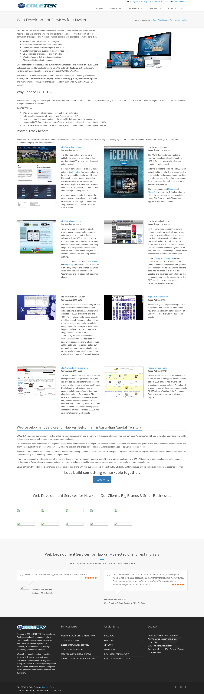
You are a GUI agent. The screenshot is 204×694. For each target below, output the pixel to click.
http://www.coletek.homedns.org (74, 367)
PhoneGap (152, 192)
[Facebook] (185, 687)
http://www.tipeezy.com (71, 221)
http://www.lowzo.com (157, 367)
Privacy (45, 687)
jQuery (157, 258)
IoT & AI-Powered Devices (72, 649)
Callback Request (160, 1)
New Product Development (116, 654)
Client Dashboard (179, 1)
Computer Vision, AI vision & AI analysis (78, 658)
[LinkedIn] (176, 687)
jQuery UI (169, 258)
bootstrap (76, 171)
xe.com (94, 400)
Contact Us (175, 8)
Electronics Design (70, 640)
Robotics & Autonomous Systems (76, 654)
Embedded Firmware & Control (75, 645)
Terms (52, 687)
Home (99, 8)
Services (115, 8)
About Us (155, 8)
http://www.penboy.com (158, 296)
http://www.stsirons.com (71, 147)
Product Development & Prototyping (78, 636)
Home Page (109, 636)
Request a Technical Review (117, 658)
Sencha (171, 188)
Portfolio (135, 8)
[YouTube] (181, 687)
